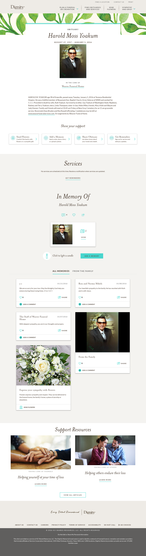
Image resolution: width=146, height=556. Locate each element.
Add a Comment (29, 304)
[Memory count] (63, 215)
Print (130, 2)
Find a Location (102, 2)
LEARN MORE (41, 484)
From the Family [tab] (83, 271)
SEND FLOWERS (29, 407)
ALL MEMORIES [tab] (61, 271)
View (83, 237)
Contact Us (119, 2)
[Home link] (18, 7)
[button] (69, 8)
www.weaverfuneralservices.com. (41, 113)
